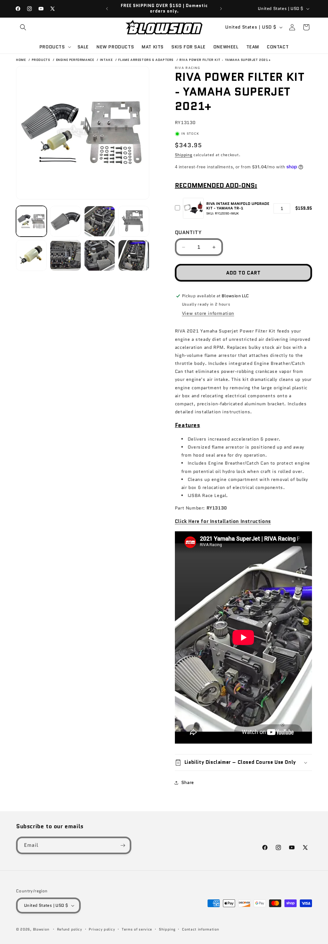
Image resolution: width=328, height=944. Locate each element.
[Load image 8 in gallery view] (133, 255)
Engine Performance (75, 59)
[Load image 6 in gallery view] (65, 255)
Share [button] (187, 782)
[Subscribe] (123, 845)
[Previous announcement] (107, 9)
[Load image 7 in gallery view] (99, 255)
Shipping (184, 154)
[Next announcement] (221, 9)
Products (41, 59)
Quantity (188, 232)
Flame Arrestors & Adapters (146, 59)
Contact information (200, 929)
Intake (107, 59)
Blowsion (41, 929)
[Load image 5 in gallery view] (31, 255)
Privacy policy (102, 929)
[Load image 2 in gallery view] (65, 221)
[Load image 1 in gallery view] (31, 221)
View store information (208, 313)
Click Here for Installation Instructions (223, 521)
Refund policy (69, 929)
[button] (23, 27)
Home (21, 59)
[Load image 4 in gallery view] (133, 221)
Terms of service (137, 929)
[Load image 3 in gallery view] (99, 221)
